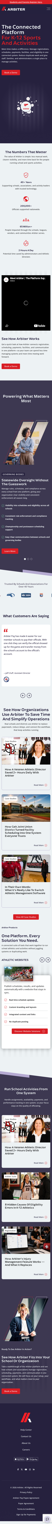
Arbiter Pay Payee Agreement (26, 1498)
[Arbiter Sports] (13, 9)
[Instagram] (30, 1469)
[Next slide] (29, 695)
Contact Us (26, 1436)
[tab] (25, 559)
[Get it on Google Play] (32, 1459)
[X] (22, 1469)
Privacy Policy (26, 1492)
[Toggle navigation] (48, 8)
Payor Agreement (26, 1503)
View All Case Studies (26, 917)
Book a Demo (10, 72)
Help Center (26, 1429)
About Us (26, 1443)
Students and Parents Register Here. (26, 2)
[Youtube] (26, 1469)
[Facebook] (18, 1469)
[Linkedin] (34, 1469)
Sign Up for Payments (26, 1514)
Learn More (9, 551)
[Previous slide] (22, 695)
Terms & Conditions (26, 1509)
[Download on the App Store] (19, 1459)
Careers (26, 1449)
